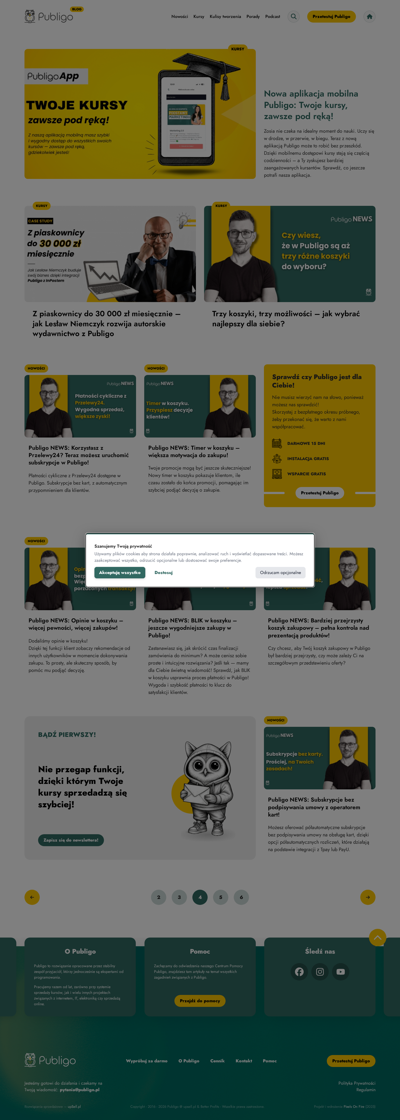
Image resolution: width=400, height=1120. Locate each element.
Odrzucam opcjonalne (280, 572)
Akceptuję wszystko (120, 572)
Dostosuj (164, 572)
